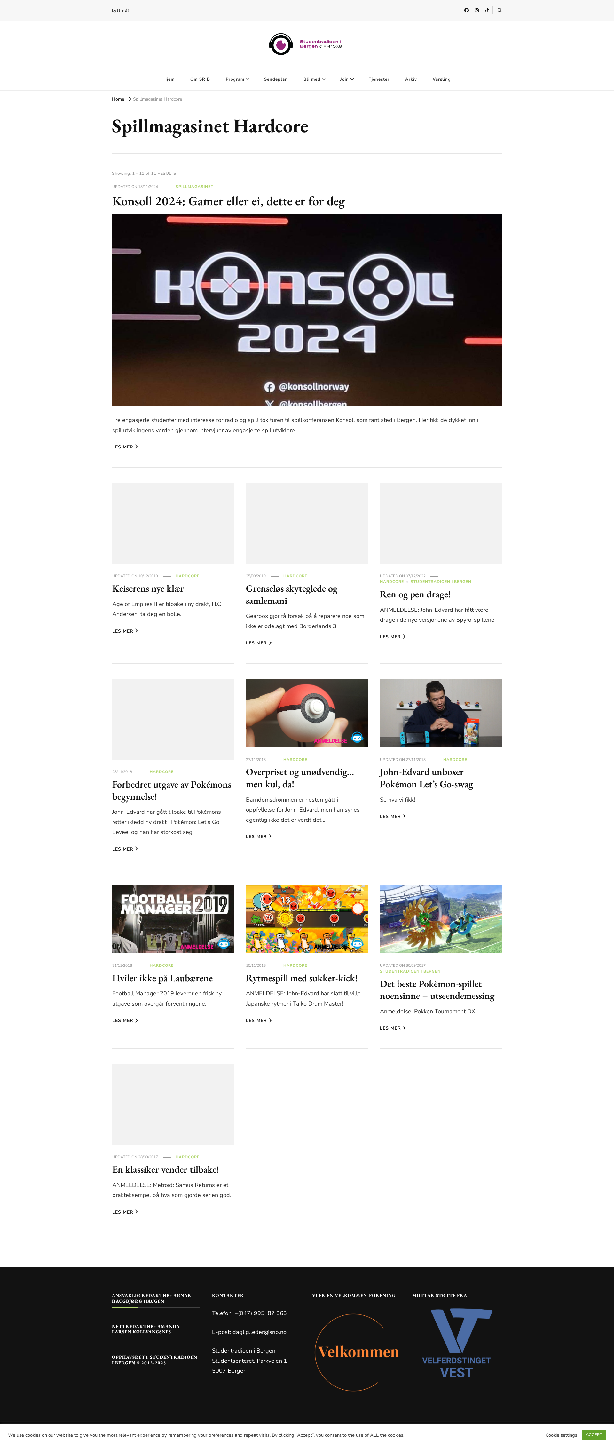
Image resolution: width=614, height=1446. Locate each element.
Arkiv (411, 79)
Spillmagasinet (194, 186)
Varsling (442, 79)
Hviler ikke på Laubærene (162, 978)
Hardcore (188, 575)
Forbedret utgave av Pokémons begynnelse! (171, 790)
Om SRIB (200, 79)
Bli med (311, 79)
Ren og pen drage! (415, 594)
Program (235, 79)
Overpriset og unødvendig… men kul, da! (300, 777)
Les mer (122, 447)
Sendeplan (276, 79)
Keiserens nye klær (148, 588)
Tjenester (379, 79)
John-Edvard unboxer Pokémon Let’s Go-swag (426, 777)
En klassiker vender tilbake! (165, 1169)
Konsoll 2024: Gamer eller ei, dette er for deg (228, 200)
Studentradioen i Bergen (441, 581)
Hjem (169, 79)
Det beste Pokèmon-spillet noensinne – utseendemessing (437, 989)
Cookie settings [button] (561, 1435)
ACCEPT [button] (594, 1435)
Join (344, 79)
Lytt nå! (120, 10)
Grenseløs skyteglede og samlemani (291, 594)
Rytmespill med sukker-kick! (302, 978)
